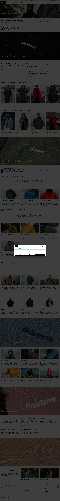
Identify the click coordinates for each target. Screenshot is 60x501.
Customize (29, 254)
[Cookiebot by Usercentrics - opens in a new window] (42, 246)
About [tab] (40, 248)
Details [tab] (30, 248)
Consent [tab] (20, 248)
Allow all (40, 254)
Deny (20, 254)
